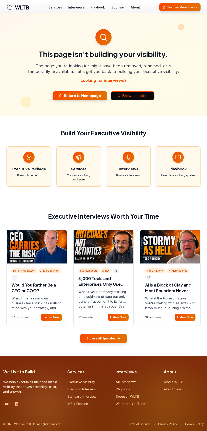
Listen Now (51, 317)
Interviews (76, 7)
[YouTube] (6, 403)
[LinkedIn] (16, 403)
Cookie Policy (194, 424)
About (135, 7)
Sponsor (117, 7)
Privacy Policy (167, 424)
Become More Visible (182, 7)
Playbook (98, 7)
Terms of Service (138, 424)
